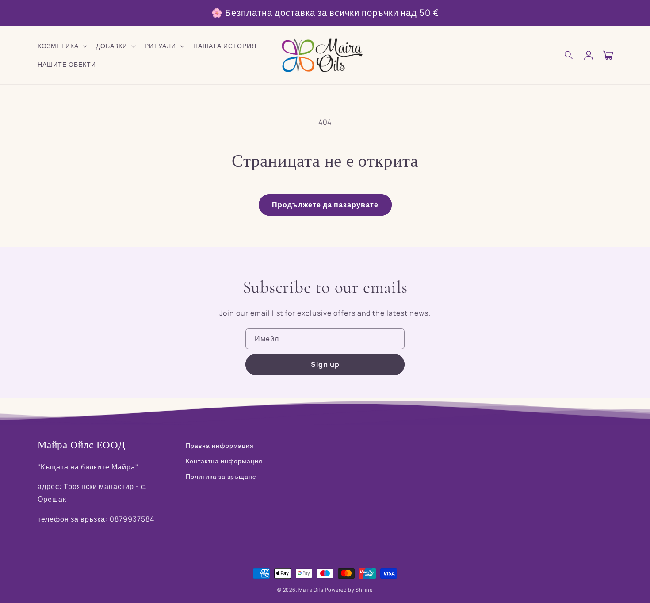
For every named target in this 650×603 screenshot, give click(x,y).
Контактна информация (224, 461)
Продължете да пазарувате (325, 205)
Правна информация (220, 445)
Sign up (325, 364)
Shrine (364, 589)
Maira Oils (311, 589)
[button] (569, 55)
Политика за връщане (221, 476)
